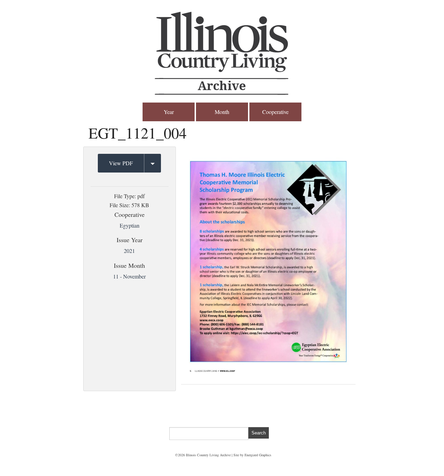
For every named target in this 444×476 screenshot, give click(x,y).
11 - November (129, 276)
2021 (129, 250)
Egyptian (129, 225)
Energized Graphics (258, 454)
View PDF (121, 163)
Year (169, 111)
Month (222, 111)
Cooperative (275, 111)
